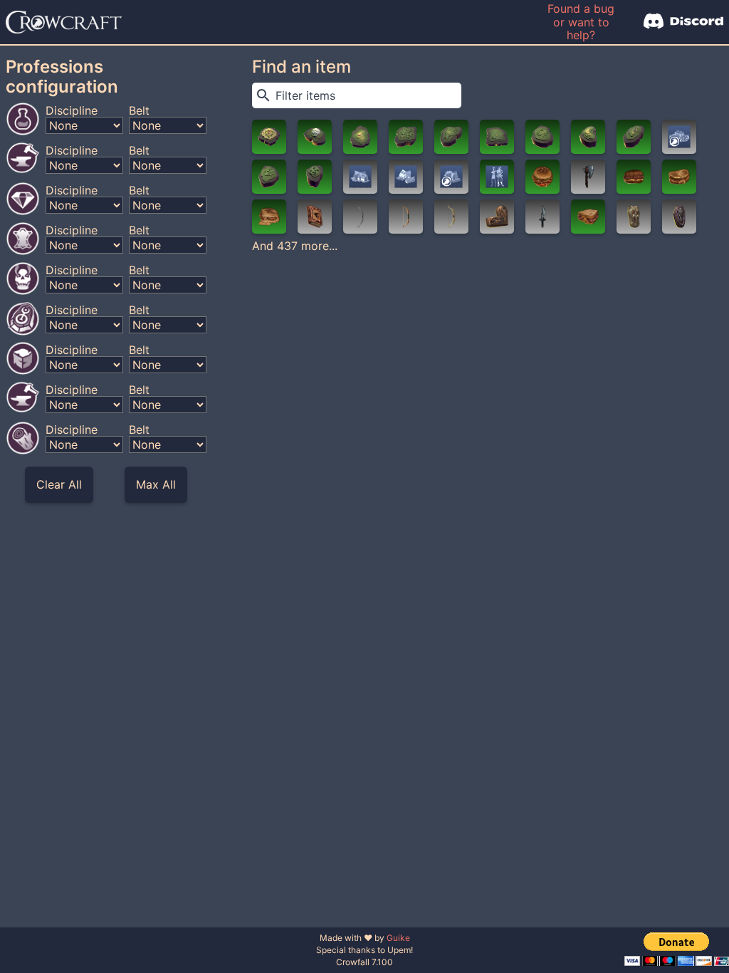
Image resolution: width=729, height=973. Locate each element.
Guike (398, 937)
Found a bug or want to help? (580, 21)
